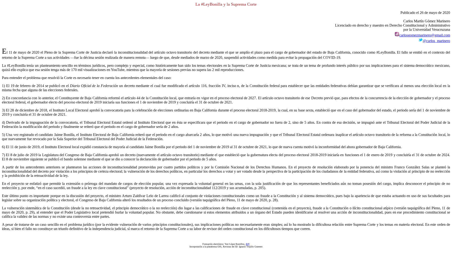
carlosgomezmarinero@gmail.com (424, 35)
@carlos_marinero (436, 41)
